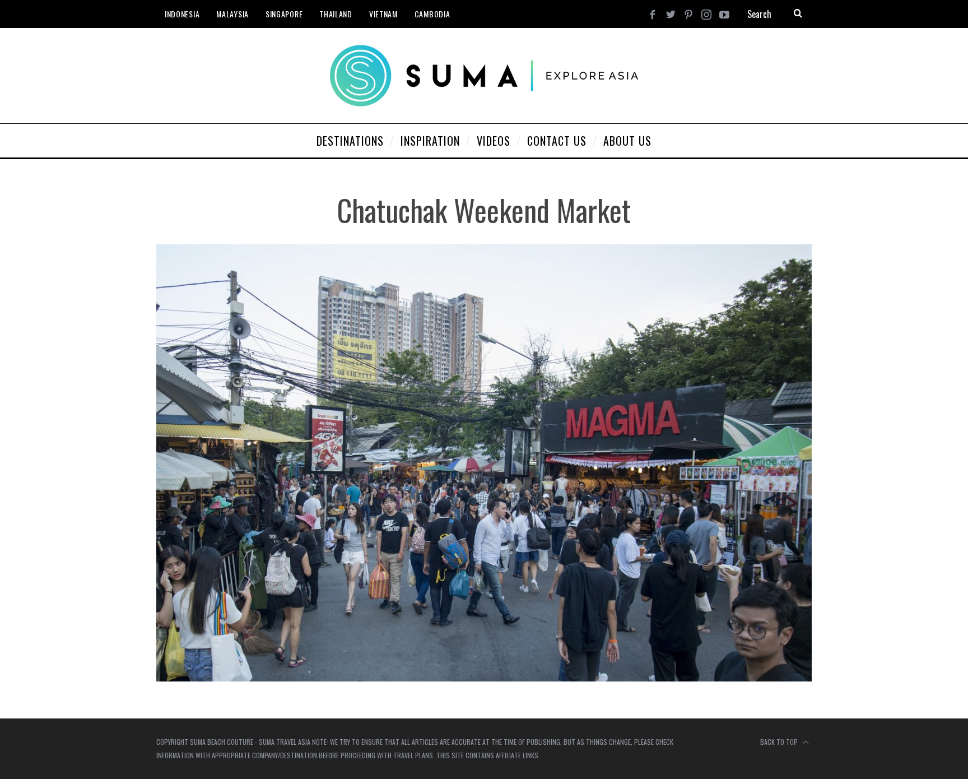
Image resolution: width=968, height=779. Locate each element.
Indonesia (182, 14)
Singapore (284, 14)
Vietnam (383, 14)
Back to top (779, 741)
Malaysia (232, 14)
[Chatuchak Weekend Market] (484, 678)
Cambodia (432, 14)
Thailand (335, 14)
